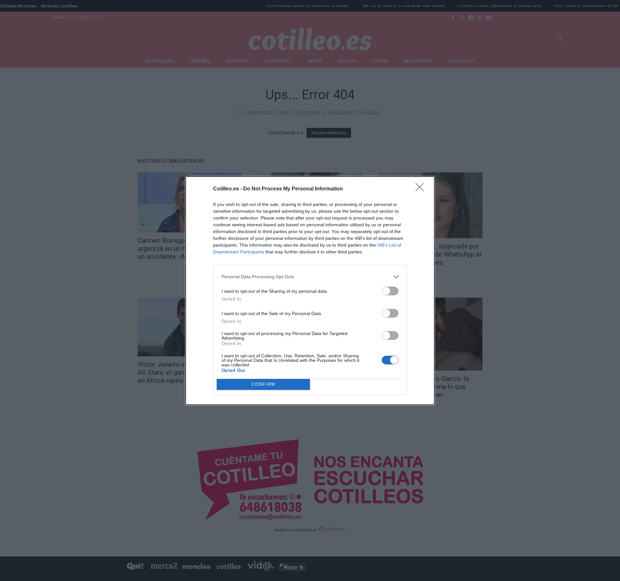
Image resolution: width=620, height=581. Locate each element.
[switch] (390, 291)
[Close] (422, 189)
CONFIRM (263, 384)
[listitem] (310, 276)
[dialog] (310, 291)
